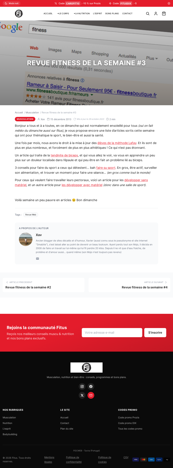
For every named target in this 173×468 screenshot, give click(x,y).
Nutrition (7, 423)
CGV (125, 457)
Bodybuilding (10, 434)
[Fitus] (18, 13)
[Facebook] (91, 386)
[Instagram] (82, 386)
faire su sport (105, 167)
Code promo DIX (127, 423)
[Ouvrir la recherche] (147, 13)
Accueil (48, 13)
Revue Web (30, 214)
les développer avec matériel (82, 185)
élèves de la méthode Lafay (116, 143)
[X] (82, 395)
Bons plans (112, 13)
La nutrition (82, 13)
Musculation (32, 112)
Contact (127, 13)
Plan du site (66, 428)
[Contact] (91, 395)
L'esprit (7, 428)
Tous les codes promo (130, 428)
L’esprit (97, 13)
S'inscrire (155, 332)
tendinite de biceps (64, 155)
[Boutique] (164, 13)
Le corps (64, 13)
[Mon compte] (155, 13)
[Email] (37, 258)
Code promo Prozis (128, 417)
